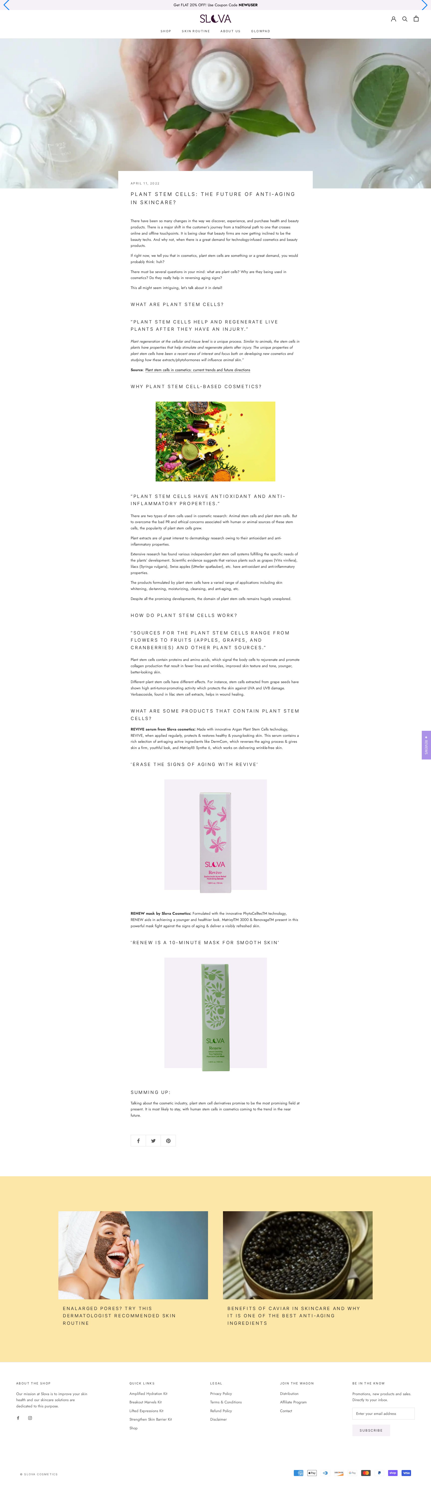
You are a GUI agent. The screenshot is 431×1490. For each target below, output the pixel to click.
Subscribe (371, 1430)
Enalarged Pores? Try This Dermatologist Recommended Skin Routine (119, 1316)
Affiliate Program (293, 1402)
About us (230, 31)
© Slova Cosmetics (39, 1474)
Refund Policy (221, 1411)
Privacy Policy (221, 1393)
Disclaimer (218, 1419)
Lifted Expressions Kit (146, 1411)
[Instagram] (30, 1418)
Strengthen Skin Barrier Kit (150, 1419)
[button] (426, 745)
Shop (166, 31)
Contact (286, 1411)
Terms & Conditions (226, 1402)
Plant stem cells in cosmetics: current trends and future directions (197, 370)
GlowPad (260, 31)
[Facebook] (18, 1418)
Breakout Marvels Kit (145, 1402)
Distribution (289, 1393)
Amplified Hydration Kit (148, 1393)
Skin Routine (196, 31)
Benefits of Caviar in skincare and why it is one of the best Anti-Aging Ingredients (294, 1316)
